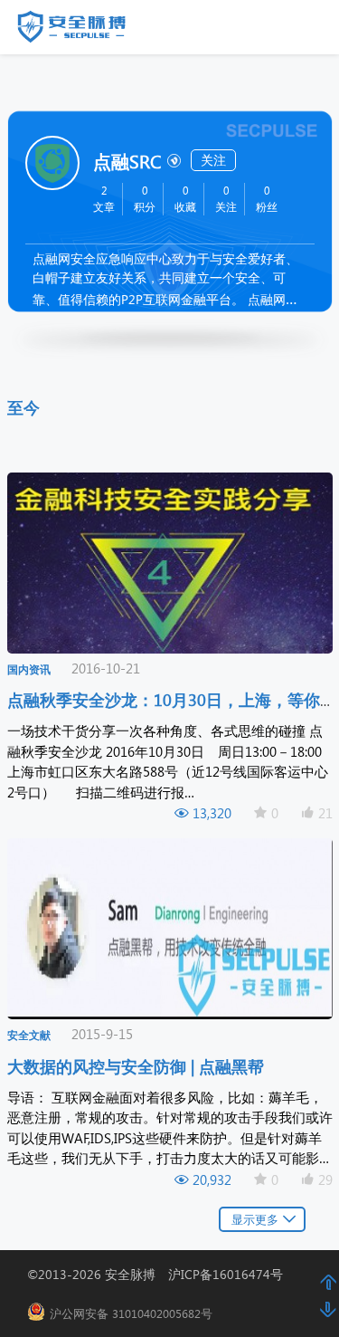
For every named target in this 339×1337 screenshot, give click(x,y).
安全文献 (29, 1035)
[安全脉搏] (85, 31)
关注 (213, 159)
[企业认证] (173, 158)
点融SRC (127, 160)
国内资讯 (29, 669)
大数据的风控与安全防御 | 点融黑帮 (137, 1066)
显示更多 (254, 1219)
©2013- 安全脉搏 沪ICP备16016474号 (161, 1274)
